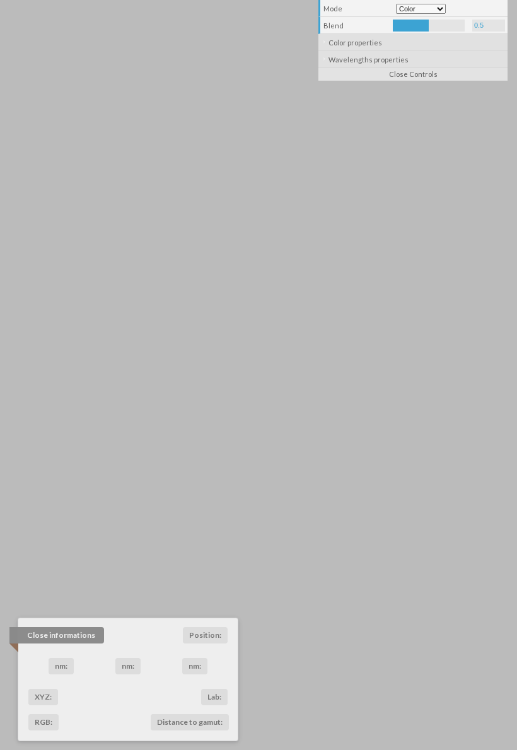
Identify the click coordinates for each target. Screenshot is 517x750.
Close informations (61, 635)
